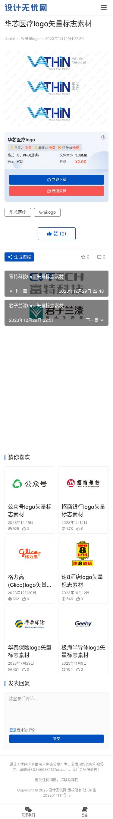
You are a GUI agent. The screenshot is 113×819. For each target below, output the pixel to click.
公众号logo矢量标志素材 (30, 511)
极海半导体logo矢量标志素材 (83, 651)
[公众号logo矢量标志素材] (30, 483)
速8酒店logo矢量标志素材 (82, 581)
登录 (13, 730)
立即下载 (59, 179)
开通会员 (59, 191)
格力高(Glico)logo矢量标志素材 (27, 581)
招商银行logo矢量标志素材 (83, 511)
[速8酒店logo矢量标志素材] (83, 553)
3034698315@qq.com (49, 769)
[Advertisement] (56, 391)
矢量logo (32, 38)
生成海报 (22, 256)
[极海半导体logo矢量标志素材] (83, 623)
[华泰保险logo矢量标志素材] (30, 623)
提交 (56, 738)
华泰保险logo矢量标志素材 (30, 651)
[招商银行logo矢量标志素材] (83, 483)
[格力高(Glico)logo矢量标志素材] (30, 553)
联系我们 (71, 780)
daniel (10, 38)
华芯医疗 (17, 212)
